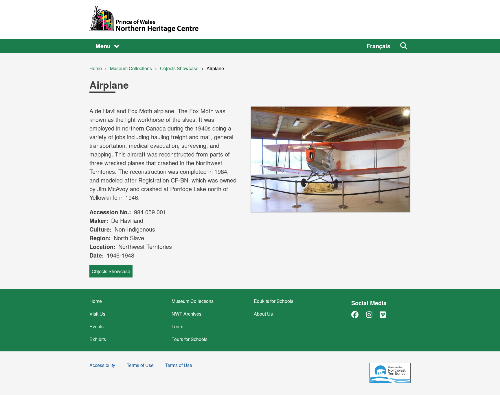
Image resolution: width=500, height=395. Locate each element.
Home (95, 68)
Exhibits (97, 339)
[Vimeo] (383, 314)
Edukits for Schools (273, 301)
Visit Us (97, 313)
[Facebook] (355, 314)
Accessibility (102, 365)
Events (96, 326)
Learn (177, 326)
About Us (263, 313)
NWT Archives (186, 313)
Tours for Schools (189, 339)
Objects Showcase (179, 68)
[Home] (250, 19)
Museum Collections (131, 68)
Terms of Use (140, 365)
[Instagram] (369, 314)
